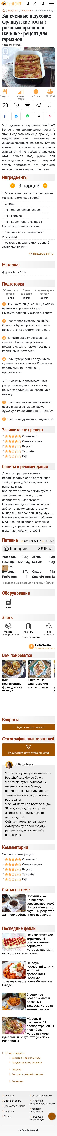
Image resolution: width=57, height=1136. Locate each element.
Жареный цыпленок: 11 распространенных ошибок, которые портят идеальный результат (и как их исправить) (28, 1030)
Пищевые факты (42, 253)
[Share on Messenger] (16, 116)
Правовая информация (37, 1118)
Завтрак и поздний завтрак (28, 1074)
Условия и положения (36, 1110)
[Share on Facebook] (4, 116)
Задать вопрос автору (30, 727)
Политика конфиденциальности (42, 1102)
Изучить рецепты (15, 1053)
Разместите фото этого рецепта (28, 752)
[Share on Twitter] (38, 116)
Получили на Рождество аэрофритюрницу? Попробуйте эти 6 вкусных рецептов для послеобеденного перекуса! (28, 905)
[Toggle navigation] (51, 3)
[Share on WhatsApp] (27, 116)
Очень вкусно (31, 441)
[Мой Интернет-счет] (34, 3)
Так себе (28, 451)
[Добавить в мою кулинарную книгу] (49, 105)
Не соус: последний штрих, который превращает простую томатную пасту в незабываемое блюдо (28, 974)
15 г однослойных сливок (23, 209)
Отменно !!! (29, 436)
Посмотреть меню (14, 1106)
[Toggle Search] (43, 3)
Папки (7, 1116)
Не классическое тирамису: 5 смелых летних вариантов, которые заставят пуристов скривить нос (28, 944)
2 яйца (9, 203)
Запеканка (18, 1081)
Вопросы (9, 1111)
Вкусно (26, 446)
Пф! (24, 456)
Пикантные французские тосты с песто (38, 683)
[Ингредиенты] (5, 568)
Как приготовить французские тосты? (12, 685)
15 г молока (13, 215)
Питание (16, 1069)
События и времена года (26, 1057)
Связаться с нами (42, 1095)
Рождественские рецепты (27, 1062)
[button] (6, 67)
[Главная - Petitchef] (3, 10)
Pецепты (9, 1095)
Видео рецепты (13, 1100)
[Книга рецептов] (27, 3)
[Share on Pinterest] (50, 116)
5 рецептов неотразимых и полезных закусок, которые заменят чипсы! (40, 1002)
